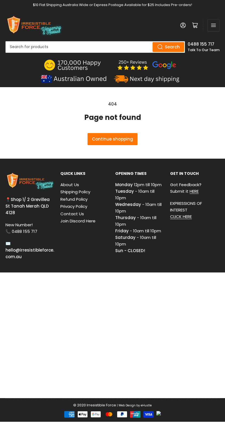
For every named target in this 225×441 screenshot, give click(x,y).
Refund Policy (74, 199)
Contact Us (72, 214)
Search (172, 47)
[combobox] (95, 47)
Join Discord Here (77, 221)
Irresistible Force (101, 405)
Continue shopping (112, 139)
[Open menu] (213, 25)
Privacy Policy (73, 206)
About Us (69, 185)
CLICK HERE (181, 216)
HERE (194, 191)
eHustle (146, 405)
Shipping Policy (75, 192)
